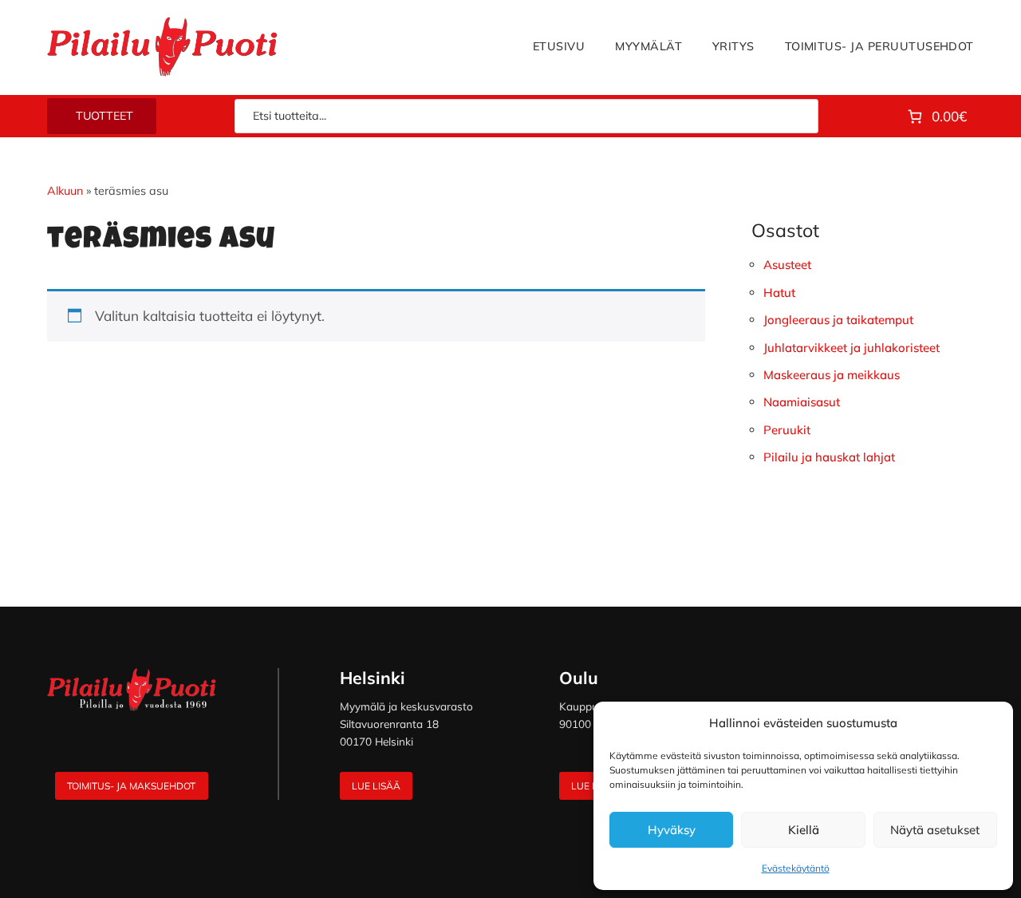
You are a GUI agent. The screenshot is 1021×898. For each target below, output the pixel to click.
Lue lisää (376, 786)
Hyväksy (672, 829)
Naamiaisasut (801, 401)
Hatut (779, 292)
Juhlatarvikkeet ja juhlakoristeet (851, 347)
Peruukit (786, 429)
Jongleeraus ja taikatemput (838, 319)
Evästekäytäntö (796, 868)
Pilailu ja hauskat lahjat (829, 457)
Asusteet (787, 264)
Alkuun (65, 191)
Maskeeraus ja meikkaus (831, 374)
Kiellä (803, 829)
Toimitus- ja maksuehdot (131, 786)
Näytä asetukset (935, 829)
